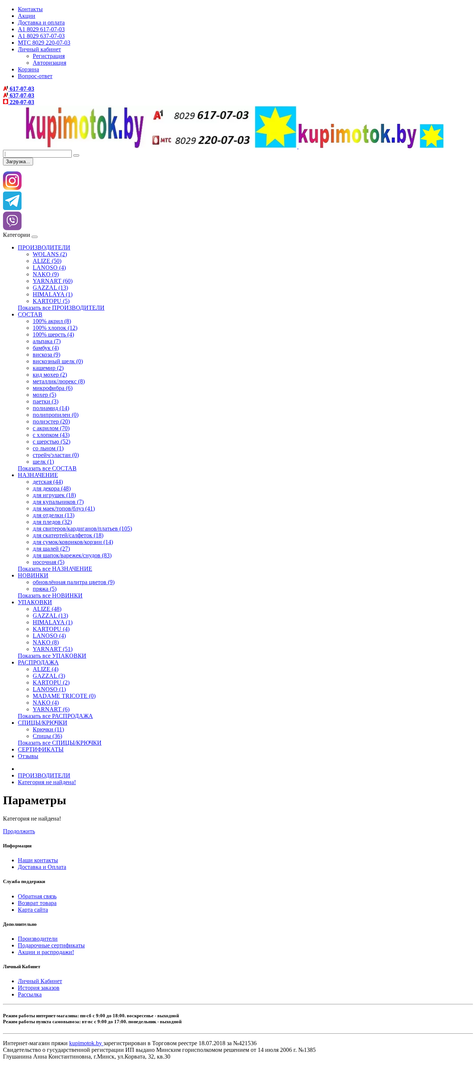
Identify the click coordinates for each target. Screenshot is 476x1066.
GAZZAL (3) (49, 676)
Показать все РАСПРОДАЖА (55, 716)
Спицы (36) (47, 736)
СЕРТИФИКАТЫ (41, 749)
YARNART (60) (53, 281)
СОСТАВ (30, 314)
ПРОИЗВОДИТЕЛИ (44, 247)
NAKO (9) (46, 274)
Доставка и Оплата (42, 867)
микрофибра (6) (53, 388)
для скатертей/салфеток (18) (68, 535)
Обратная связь (37, 896)
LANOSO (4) (49, 267)
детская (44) (48, 482)
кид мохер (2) (50, 374)
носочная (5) (48, 562)
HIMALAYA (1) (53, 294)
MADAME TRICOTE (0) (64, 696)
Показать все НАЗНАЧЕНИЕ (55, 569)
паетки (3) (45, 401)
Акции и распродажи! (46, 952)
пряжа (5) (45, 589)
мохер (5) (44, 395)
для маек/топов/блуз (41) (64, 508)
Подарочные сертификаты (51, 945)
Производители (38, 938)
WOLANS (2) (50, 254)
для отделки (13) (53, 515)
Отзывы (28, 756)
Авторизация (49, 62)
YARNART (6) (51, 709)
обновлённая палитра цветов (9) (74, 582)
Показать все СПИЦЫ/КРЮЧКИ (60, 743)
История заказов (39, 988)
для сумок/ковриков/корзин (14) (73, 542)
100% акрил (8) (52, 321)
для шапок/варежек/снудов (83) (72, 555)
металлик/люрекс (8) (59, 381)
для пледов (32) (52, 522)
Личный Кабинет (40, 981)
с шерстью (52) (51, 441)
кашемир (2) (48, 368)
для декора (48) (52, 488)
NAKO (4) (46, 702)
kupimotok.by (86, 1043)
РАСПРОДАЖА (38, 662)
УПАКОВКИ (35, 602)
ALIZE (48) (47, 609)
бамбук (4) (46, 348)
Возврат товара (37, 903)
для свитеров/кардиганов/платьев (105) (82, 528)
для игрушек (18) (54, 495)
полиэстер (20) (51, 421)
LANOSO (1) (49, 689)
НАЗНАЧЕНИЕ (38, 475)
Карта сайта (33, 909)
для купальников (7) (58, 502)
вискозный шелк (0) (58, 361)
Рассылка (30, 994)
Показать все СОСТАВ (47, 468)
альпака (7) (47, 341)
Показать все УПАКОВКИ (52, 656)
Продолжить (19, 831)
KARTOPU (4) (51, 629)
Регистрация (49, 56)
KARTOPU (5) (51, 301)
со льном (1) (48, 448)
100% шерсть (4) (53, 334)
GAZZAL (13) (50, 287)
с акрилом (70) (51, 428)
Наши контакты (38, 860)
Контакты (30, 9)
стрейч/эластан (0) (56, 455)
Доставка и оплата (41, 22)
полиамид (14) (51, 408)
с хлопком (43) (51, 435)
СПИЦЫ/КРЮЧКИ (42, 722)
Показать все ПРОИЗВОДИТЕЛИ (61, 308)
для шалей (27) (51, 548)
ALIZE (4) (45, 669)
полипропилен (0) (55, 415)
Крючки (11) (48, 729)
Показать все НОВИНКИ (50, 595)
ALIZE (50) (47, 261)
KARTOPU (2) (51, 682)
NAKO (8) (46, 642)
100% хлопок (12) (55, 328)
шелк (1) (43, 461)
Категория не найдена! (47, 782)
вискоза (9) (46, 354)
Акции (26, 16)
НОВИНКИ (33, 575)
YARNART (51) (53, 649)
